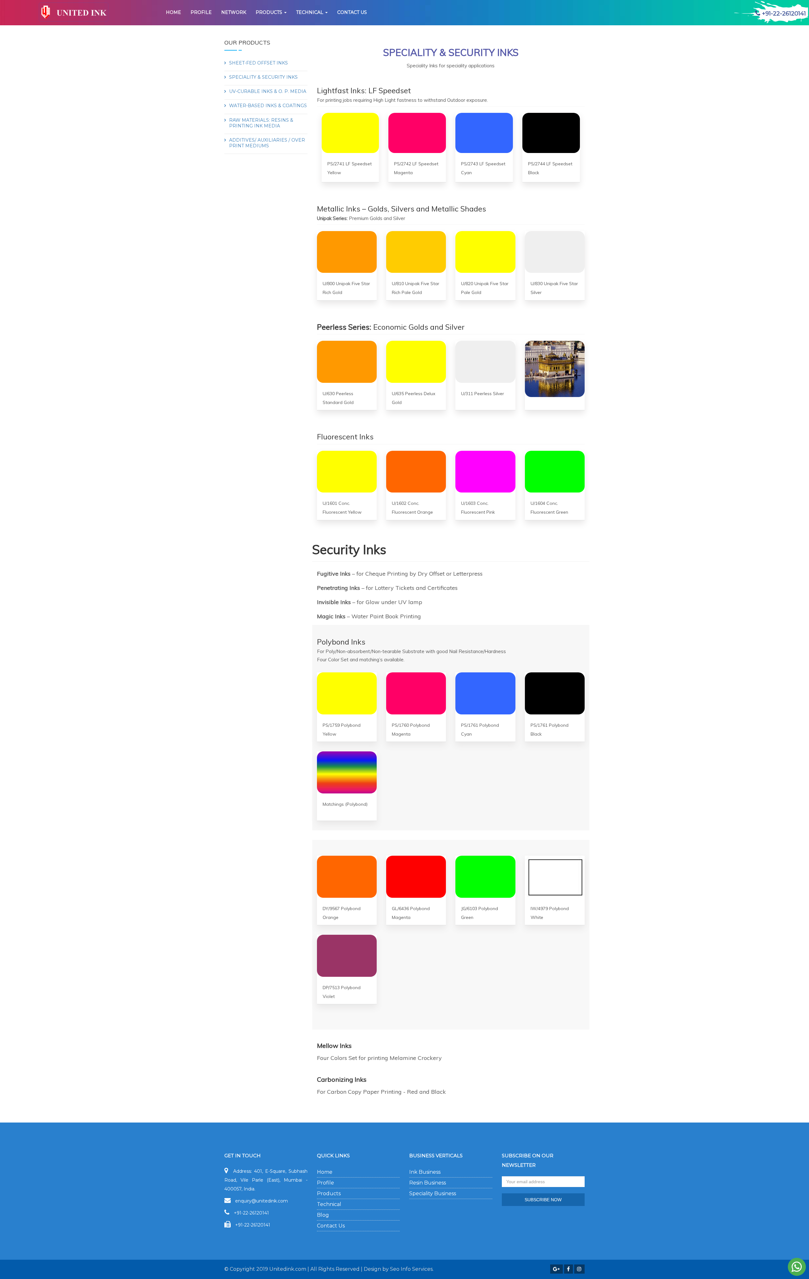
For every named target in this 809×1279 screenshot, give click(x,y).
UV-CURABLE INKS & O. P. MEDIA (267, 91)
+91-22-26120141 (251, 1213)
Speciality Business (432, 1193)
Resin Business (427, 1183)
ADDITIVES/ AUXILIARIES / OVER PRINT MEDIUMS (267, 143)
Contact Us (331, 1226)
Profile (201, 12)
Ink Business (425, 1172)
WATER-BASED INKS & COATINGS (268, 105)
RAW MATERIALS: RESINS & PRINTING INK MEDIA (261, 123)
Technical (310, 12)
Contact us (352, 12)
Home (173, 12)
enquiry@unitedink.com (261, 1201)
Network (233, 12)
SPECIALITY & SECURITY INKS (263, 77)
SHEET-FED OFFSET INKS (258, 63)
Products (269, 12)
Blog (323, 1215)
